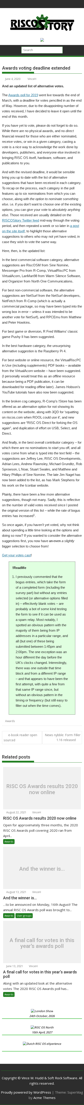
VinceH (32, 79)
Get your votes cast (16, 555)
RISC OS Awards (43, 721)
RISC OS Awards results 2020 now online (42, 789)
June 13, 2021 (14, 966)
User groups (24, 915)
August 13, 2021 (16, 892)
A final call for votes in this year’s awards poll (42, 943)
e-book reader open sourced (20, 737)
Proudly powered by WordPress (26, 1092)
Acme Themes (44, 1097)
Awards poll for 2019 (23, 95)
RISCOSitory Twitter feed (20, 220)
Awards (10, 721)
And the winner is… (42, 869)
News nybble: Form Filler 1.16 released (62, 737)
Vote (57, 721)
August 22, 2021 (16, 812)
